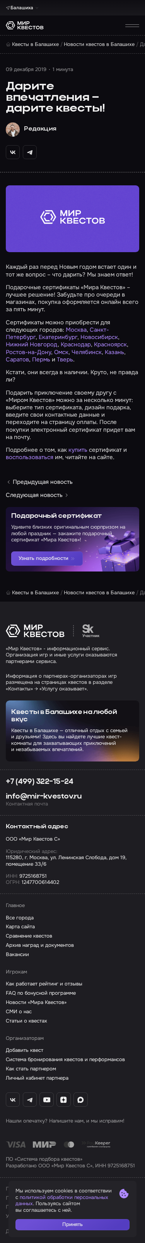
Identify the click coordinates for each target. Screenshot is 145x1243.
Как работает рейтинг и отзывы (44, 984)
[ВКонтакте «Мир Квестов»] (13, 1099)
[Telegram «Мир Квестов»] (30, 1099)
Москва (76, 329)
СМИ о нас (19, 1012)
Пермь (41, 359)
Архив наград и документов (40, 945)
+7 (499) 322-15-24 (39, 782)
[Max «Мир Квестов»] (80, 1099)
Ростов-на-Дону (28, 352)
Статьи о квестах (26, 1021)
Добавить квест (24, 1050)
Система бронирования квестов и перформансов (65, 1059)
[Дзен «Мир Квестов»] (63, 1099)
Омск (61, 352)
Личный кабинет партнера (37, 1078)
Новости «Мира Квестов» (36, 1002)
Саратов (17, 359)
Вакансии (17, 954)
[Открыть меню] (132, 25)
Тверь (65, 359)
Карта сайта (20, 927)
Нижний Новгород (32, 344)
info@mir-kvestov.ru (44, 796)
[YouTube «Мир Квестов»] (46, 1099)
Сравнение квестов (29, 936)
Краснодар (76, 344)
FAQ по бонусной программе (41, 993)
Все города (20, 918)
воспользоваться (29, 457)
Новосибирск (99, 337)
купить (77, 449)
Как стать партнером (31, 1069)
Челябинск (87, 352)
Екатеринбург (58, 337)
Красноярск (110, 344)
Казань (114, 352)
